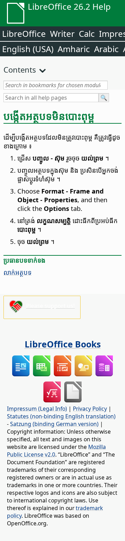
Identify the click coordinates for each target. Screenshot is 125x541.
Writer (62, 33)
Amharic (74, 49)
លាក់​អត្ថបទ (17, 272)
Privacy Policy (90, 408)
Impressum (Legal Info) (37, 408)
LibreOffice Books (63, 344)
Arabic (106, 49)
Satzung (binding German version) (54, 424)
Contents (19, 69)
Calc (87, 33)
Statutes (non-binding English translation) (61, 416)
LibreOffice (24, 33)
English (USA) (27, 49)
